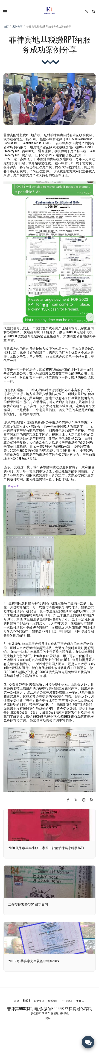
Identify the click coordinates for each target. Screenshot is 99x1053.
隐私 (48, 1018)
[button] (5, 11)
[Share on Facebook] (68, 799)
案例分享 (17, 26)
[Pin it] (84, 799)
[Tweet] (76, 799)
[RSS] (92, 799)
